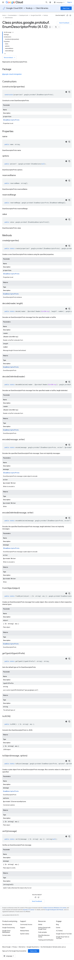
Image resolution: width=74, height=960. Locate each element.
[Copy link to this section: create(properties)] (21, 241)
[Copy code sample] (69, 91)
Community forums (26, 924)
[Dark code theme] (66, 91)
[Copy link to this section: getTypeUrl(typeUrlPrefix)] (27, 653)
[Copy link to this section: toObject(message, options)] (29, 756)
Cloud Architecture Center (44, 936)
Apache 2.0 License (28, 909)
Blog (57, 924)
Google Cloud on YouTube (64, 934)
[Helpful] (67, 15)
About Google (6, 947)
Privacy (14, 947)
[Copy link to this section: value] (9, 214)
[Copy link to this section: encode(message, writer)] (27, 440)
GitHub (40, 924)
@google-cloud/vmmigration (12, 74)
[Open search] (46, 2)
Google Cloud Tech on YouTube (62, 937)
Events (58, 927)
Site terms (22, 947)
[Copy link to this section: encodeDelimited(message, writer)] (35, 513)
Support (22, 927)
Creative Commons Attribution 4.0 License (54, 907)
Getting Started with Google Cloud (44, 928)
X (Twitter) (59, 930)
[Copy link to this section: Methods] (14, 235)
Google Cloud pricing (8, 927)
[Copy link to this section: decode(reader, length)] (25, 303)
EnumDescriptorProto (11, 294)
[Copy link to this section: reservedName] (18, 175)
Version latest (10, 57)
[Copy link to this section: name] (9, 136)
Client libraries (42, 8)
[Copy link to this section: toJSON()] (12, 716)
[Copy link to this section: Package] (13, 69)
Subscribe (33, 951)
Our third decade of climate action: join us (53, 947)
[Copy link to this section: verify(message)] (19, 831)
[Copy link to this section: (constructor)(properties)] (27, 87)
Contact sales (6, 935)
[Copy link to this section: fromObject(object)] (22, 588)
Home (4, 15)
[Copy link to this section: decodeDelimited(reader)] (27, 377)
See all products (7, 924)
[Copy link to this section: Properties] (16, 131)
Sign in (69, 2)
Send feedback (64, 23)
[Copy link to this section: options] (11, 156)
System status (24, 934)
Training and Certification (45, 940)
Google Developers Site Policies (54, 909)
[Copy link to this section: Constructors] (19, 82)
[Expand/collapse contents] (13, 32)
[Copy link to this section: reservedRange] (18, 195)
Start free (66, 8)
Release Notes (24, 930)
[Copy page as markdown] (56, 27)
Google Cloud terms (33, 947)
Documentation (12, 15)
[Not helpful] (70, 15)
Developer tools (23, 15)
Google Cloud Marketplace (6, 931)
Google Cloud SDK (14, 8)
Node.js (29, 8)
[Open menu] (3, 2)
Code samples (42, 932)
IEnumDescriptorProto (11, 120)
